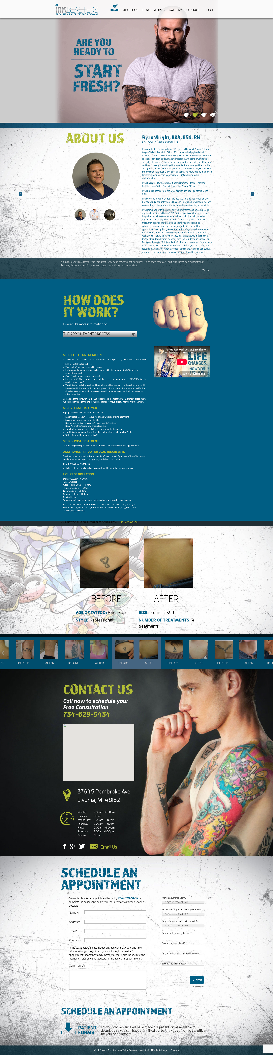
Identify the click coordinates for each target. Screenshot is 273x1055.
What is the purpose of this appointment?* (182, 909)
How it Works (153, 10)
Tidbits (209, 10)
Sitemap (175, 1050)
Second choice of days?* (173, 943)
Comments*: (77, 965)
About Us (130, 10)
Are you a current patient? (174, 898)
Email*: (73, 931)
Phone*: (74, 940)
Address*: (75, 921)
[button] (20, 194)
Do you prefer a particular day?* (177, 933)
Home (114, 10)
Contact (193, 10)
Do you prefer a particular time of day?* (180, 953)
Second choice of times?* (174, 963)
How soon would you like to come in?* (180, 921)
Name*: (74, 912)
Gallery (175, 10)
